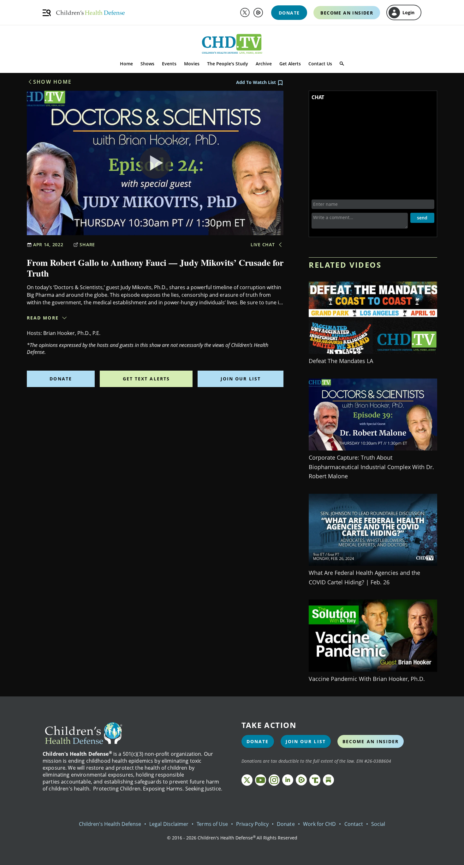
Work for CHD (319, 823)
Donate (61, 379)
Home (126, 64)
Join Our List (241, 379)
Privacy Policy (252, 823)
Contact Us (320, 64)
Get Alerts (290, 64)
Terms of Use (212, 823)
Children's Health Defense (110, 823)
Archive (264, 64)
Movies (191, 64)
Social (378, 823)
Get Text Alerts (146, 379)
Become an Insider (370, 741)
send (422, 218)
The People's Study (227, 64)
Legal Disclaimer (168, 823)
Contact (353, 823)
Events (169, 64)
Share (87, 245)
